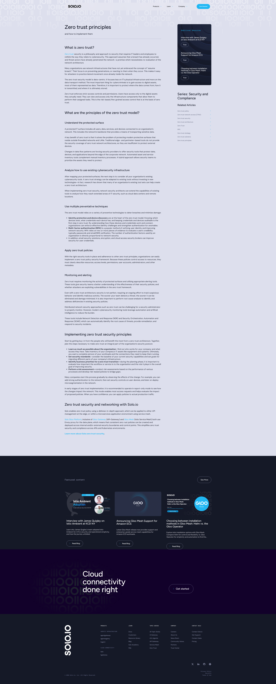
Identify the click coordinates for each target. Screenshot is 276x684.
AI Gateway (154, 635)
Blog (130, 641)
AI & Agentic (154, 638)
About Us (174, 635)
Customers (132, 635)
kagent (103, 642)
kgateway (104, 655)
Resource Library (134, 638)
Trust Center (175, 648)
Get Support (196, 635)
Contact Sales (197, 638)
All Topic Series (155, 632)
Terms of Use (206, 675)
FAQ (130, 648)
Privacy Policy (206, 671)
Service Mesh (154, 645)
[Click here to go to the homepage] (74, 6)
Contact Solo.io (197, 632)
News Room (175, 638)
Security (208, 673)
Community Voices (177, 641)
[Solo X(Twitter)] (192, 664)
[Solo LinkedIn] (198, 664)
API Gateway (154, 641)
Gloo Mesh (129, 419)
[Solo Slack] (210, 664)
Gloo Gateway (99, 419)
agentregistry (105, 639)
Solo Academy (134, 645)
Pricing (194, 641)
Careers (173, 632)
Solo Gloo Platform (73, 419)
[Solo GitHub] (204, 664)
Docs (130, 632)
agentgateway (106, 635)
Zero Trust (153, 648)
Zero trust (69, 54)
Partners (174, 645)
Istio (102, 652)
